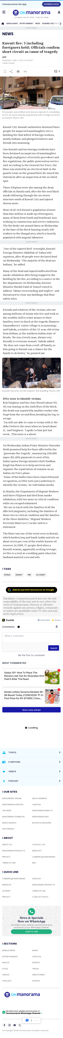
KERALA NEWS (12, 23)
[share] (11, 71)
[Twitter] (20, 1025)
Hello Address (39, 798)
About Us (7, 844)
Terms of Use (9, 862)
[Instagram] (9, 1025)
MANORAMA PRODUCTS (13, 850)
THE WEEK (6, 810)
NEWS (37, 23)
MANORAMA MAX (40, 816)
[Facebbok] (4, 1025)
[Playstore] (11, 1004)
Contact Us (38, 844)
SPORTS (36, 962)
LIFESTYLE (36, 956)
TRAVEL (35, 968)
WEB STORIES (38, 974)
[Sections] (4, 12)
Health (5, 962)
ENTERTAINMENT (26, 23)
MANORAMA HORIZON (12, 804)
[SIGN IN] (59, 12)
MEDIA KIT (37, 850)
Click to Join (31, 932)
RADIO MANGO (9, 822)
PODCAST (7, 980)
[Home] (2, 23)
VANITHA (36, 804)
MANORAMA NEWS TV (42, 810)
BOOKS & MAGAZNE (41, 822)
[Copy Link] (25, 71)
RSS (34, 862)
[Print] (18, 71)
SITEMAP (6, 890)
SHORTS (36, 980)
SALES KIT (36, 878)
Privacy (6, 856)
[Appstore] (32, 1004)
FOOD (5, 968)
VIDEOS (5, 974)
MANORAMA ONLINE (11, 798)
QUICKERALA (8, 828)
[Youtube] (14, 1025)
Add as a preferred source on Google (33, 589)
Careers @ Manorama (43, 856)
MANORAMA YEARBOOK (13, 816)
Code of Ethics (40, 896)
